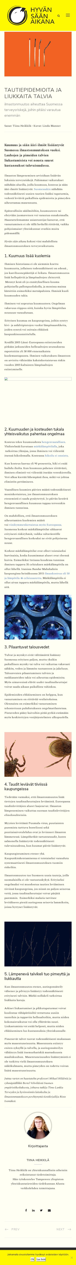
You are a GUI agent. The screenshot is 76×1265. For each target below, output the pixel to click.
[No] (71, 1257)
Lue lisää (41, 1259)
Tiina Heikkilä (38, 1160)
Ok (32, 1259)
